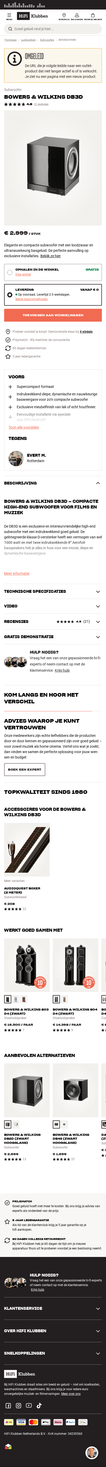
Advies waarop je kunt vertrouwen (42, 724)
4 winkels (86, 332)
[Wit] (16, 975)
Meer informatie (91, 5)
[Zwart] (7, 975)
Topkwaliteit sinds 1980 (45, 747)
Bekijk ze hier (50, 256)
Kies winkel (23, 274)
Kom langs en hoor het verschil (41, 698)
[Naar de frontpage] (32, 16)
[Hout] (24, 975)
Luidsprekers (28, 39)
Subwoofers (47, 39)
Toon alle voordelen (23, 427)
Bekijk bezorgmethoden (31, 299)
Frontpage (10, 39)
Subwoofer (13, 89)
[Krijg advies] (91, 1452)
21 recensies (41, 104)
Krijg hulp (62, 670)
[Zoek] (10, 29)
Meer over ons (71, 1370)
